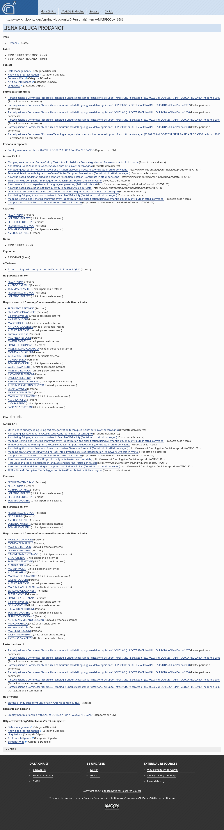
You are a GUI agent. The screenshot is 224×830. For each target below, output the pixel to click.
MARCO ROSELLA (18, 323)
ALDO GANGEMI (17, 399)
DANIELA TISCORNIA (19, 378)
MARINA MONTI (17, 341)
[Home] (19, 7)
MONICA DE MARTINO (21, 392)
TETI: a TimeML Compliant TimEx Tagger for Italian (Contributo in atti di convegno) (55, 180)
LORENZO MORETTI (19, 218)
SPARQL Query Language (161, 775)
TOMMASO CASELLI (19, 229)
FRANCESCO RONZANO (21, 345)
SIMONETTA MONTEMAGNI (23, 381)
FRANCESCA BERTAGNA (21, 308)
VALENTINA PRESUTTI (20, 367)
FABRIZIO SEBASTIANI (20, 407)
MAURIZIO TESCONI (19, 337)
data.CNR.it (48, 11)
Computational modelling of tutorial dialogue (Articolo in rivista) (45, 202)
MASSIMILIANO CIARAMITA (23, 348)
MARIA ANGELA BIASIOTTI (22, 396)
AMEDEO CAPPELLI (19, 233)
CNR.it (109, 11)
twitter (94, 769)
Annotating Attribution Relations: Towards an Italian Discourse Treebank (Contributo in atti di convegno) (68, 169)
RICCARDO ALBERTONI (21, 374)
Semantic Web (16, 78)
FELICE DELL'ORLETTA (20, 222)
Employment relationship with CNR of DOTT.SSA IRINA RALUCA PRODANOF (51, 150)
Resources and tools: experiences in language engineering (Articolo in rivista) (52, 184)
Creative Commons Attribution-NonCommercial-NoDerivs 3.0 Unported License (129, 798)
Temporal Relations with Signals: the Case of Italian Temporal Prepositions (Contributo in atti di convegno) (69, 173)
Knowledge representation (23, 74)
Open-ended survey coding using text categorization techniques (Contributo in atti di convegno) (63, 191)
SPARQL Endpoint (72, 11)
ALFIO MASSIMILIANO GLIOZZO (26, 385)
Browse (94, 11)
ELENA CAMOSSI (17, 388)
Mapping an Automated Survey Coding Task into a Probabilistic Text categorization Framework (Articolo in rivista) (73, 162)
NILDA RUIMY (15, 214)
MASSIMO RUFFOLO (19, 370)
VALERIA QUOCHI (18, 319)
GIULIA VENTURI (17, 356)
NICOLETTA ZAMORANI (21, 225)
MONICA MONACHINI (20, 352)
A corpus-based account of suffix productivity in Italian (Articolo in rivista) (50, 188)
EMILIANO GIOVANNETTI (22, 312)
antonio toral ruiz (18, 334)
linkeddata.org (155, 781)
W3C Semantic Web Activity (162, 769)
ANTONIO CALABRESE (20, 326)
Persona (13, 43)
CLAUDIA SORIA (17, 359)
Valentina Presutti (18, 315)
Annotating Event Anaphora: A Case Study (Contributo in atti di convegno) (50, 166)
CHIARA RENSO (16, 403)
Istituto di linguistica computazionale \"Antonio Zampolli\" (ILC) (44, 269)
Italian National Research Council (122, 791)
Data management (19, 71)
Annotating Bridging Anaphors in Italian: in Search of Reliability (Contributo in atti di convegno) (62, 195)
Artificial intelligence (19, 82)
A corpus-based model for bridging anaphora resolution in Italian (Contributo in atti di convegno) (64, 177)
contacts (95, 775)
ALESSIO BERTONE (18, 330)
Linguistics (14, 85)
